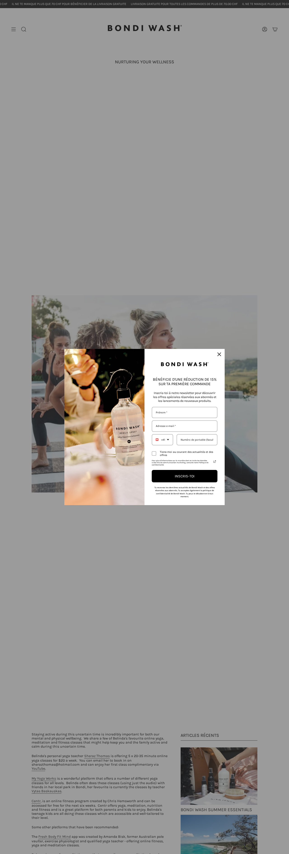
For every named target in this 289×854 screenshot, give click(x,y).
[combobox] (162, 439)
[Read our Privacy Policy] (214, 461)
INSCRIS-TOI (184, 476)
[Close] (219, 354)
